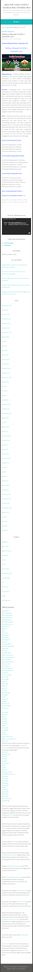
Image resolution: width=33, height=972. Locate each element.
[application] (16, 226)
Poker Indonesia (9, 243)
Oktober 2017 (6, 463)
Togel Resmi (5, 637)
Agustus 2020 (5, 427)
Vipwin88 (4, 642)
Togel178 (4, 723)
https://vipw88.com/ (7, 655)
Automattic (22, 969)
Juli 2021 (4, 422)
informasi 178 (5, 703)
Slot (3, 582)
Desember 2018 (6, 436)
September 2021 (6, 413)
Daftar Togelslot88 (7, 615)
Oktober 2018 (6, 440)
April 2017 (4, 476)
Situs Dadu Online (21, 890)
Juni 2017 (4, 467)
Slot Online (5, 587)
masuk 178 (5, 699)
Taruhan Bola (5, 591)
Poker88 (4, 690)
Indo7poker (7, 245)
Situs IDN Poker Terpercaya (9, 855)
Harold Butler (17, 39)
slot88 (3, 732)
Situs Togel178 (6, 639)
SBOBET (4, 787)
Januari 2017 (5, 490)
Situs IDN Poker (24, 935)
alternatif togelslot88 (8, 646)
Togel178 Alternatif (7, 736)
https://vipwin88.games (8, 657)
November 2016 (6, 499)
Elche (7, 200)
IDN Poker (4, 628)
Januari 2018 (5, 454)
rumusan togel (6, 578)
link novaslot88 (6, 706)
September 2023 (6, 332)
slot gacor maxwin (7, 772)
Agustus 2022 (5, 382)
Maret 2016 (5, 530)
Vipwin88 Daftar (6, 754)
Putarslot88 (5, 712)
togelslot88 (5, 648)
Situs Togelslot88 (6, 613)
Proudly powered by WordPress (15, 967)
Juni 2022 (4, 391)
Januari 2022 (5, 400)
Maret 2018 (5, 449)
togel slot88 (5, 785)
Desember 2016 (6, 494)
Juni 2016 (4, 521)
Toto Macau (5, 673)
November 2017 (6, 458)
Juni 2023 (4, 346)
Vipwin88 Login (6, 692)
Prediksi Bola (16, 202)
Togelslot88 (5, 611)
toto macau (5, 708)
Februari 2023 (5, 359)
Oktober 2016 (6, 503)
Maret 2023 (5, 355)
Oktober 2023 (6, 328)
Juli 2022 (4, 386)
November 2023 (6, 323)
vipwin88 (4, 650)
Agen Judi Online (6, 551)
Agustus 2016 (5, 512)
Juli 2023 (4, 341)
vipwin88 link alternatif (8, 774)
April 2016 (4, 526)
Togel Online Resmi (7, 668)
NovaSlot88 (5, 677)
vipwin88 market (6, 653)
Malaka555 (5, 752)
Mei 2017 (4, 472)
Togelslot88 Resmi (7, 617)
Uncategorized (6, 600)
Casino (4, 560)
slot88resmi (5, 776)
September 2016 (6, 508)
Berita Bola (5, 555)
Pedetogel (5, 695)
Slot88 (4, 697)
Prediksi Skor (23, 202)
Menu (17, 22)
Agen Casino (5, 546)
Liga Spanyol (13, 200)
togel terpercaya (6, 798)
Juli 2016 (4, 517)
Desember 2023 (6, 319)
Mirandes (19, 200)
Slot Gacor (5, 633)
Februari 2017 (5, 485)
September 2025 (6, 305)
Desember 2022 (6, 368)
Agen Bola (5, 542)
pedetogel (5, 778)
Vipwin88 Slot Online (7, 622)
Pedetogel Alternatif (7, 670)
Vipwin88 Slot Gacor (7, 624)
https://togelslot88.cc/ (8, 662)
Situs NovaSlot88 (6, 675)
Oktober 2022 (6, 373)
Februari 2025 (5, 314)
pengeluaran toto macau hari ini (10, 919)
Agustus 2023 (5, 337)
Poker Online (5, 569)
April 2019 (4, 431)
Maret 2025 (5, 310)
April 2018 (4, 445)
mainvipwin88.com (7, 644)
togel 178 (4, 681)
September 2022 (6, 377)
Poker (3, 564)
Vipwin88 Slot (5, 626)
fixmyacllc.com (6, 664)
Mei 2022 (4, 395)
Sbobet (4, 767)
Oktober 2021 (6, 409)
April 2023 (4, 350)
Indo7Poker (5, 944)
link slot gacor (6, 666)
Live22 (4, 828)
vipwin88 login (6, 800)
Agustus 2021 (5, 418)
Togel (3, 596)
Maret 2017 (5, 481)
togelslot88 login (6, 620)
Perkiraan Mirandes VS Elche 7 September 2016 (15, 43)
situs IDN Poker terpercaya (14, 866)
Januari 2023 (5, 364)
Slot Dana (4, 734)
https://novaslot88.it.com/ (9, 739)
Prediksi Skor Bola (8, 31)
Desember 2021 (6, 404)
